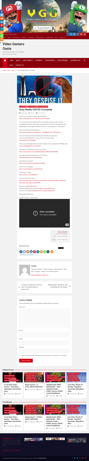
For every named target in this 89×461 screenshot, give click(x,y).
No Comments (41, 113)
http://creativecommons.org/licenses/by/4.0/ (41, 190)
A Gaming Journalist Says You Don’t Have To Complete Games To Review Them (31, 287)
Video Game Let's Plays (31, 373)
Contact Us (62, 37)
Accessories (31, 37)
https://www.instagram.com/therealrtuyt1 (31, 169)
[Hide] (0, 42)
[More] (52, 250)
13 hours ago (51, 396)
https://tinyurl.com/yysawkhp (27, 140)
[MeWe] (37, 250)
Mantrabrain (42, 458)
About (9, 37)
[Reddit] (27, 250)
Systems (24, 37)
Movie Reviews (40, 37)
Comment (22, 307)
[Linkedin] (31, 250)
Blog (56, 37)
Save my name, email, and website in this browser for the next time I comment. (44, 355)
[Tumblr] (48, 250)
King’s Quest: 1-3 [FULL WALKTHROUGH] (34, 386)
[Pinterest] (34, 250)
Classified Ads (49, 37)
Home (11, 60)
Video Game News (32, 106)
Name (21, 330)
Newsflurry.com (8, 438)
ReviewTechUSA (62, 232)
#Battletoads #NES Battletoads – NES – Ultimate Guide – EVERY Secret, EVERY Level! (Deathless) (54, 389)
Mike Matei (25, 255)
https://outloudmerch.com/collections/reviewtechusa (34, 118)
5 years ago (24, 113)
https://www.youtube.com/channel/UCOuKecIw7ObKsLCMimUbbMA (38, 152)
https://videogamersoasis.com (39, 275)
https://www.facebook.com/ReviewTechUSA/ (32, 163)
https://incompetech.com (47, 188)
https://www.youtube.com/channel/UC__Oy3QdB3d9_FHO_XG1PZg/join (39, 132)
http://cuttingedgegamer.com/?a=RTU (30, 146)
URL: (55, 236)
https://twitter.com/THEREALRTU (28, 175)
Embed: (54, 239)
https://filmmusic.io (31, 186)
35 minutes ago (10, 393)
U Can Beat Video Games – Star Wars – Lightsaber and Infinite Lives (12, 388)
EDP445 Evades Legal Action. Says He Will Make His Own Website (58, 286)
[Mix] (41, 250)
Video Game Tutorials (10, 378)
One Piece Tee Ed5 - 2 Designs (11, 450)
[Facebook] (20, 250)
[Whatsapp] (44, 250)
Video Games (16, 37)
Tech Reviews (23, 106)
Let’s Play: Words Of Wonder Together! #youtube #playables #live (76, 388)
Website (21, 347)
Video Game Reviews (43, 106)
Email (21, 339)
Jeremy (32, 113)
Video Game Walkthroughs (11, 380)
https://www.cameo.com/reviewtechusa (30, 157)
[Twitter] (24, 250)
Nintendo (31, 255)
